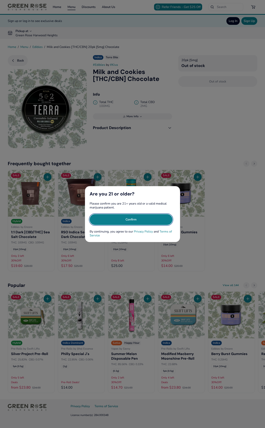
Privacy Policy (143, 231)
